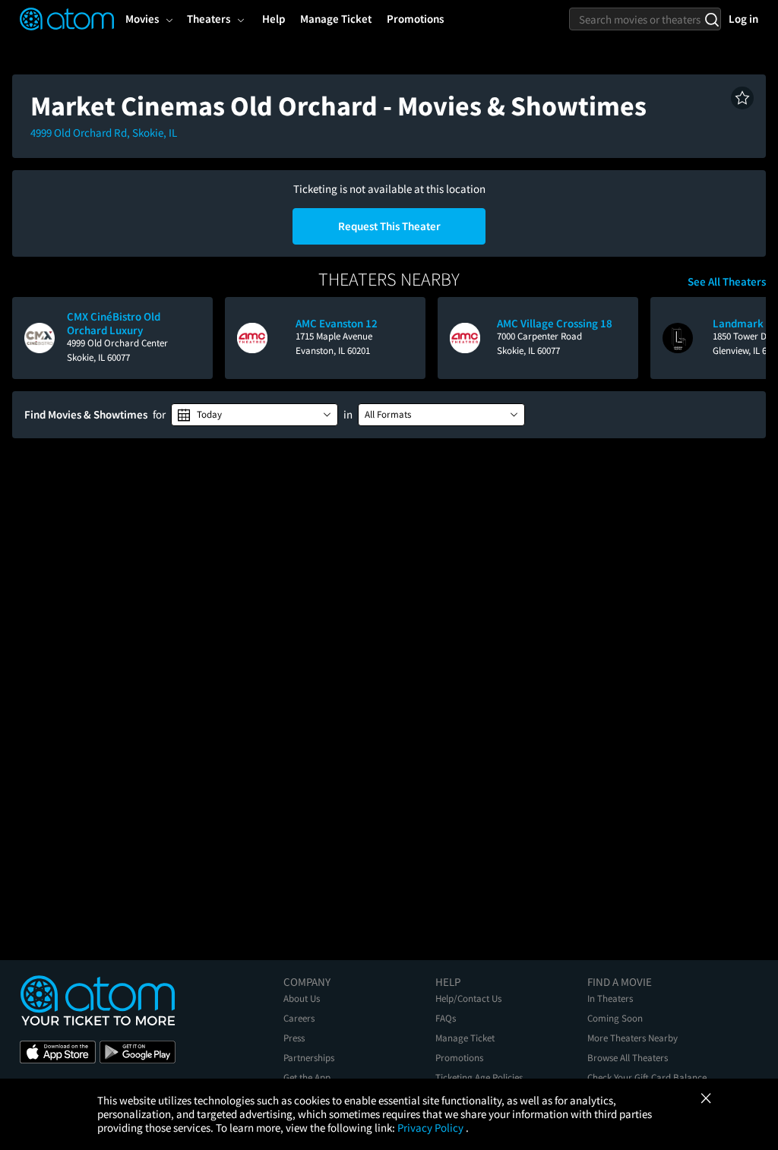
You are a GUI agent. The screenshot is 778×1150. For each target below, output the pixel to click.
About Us (301, 998)
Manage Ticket (465, 1038)
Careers (299, 1018)
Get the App (306, 1077)
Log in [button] (743, 18)
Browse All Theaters (627, 1057)
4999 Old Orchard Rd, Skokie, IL (103, 132)
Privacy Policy (431, 1127)
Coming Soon (615, 1018)
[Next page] (747, 338)
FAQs (445, 1018)
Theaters (208, 18)
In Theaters (610, 998)
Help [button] (273, 18)
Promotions (459, 1057)
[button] (742, 98)
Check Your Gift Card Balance (647, 1077)
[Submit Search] (711, 19)
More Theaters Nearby (632, 1038)
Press (294, 1038)
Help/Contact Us (468, 998)
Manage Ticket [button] (336, 18)
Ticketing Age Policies (479, 1077)
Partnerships (308, 1057)
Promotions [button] (415, 18)
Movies (142, 18)
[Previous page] (31, 338)
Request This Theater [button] (389, 226)
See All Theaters (727, 282)
